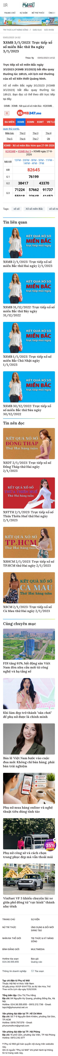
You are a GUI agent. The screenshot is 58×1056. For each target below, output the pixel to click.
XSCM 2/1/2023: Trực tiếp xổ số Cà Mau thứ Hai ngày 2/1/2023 (27, 609)
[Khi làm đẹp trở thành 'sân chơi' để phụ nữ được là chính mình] (29, 693)
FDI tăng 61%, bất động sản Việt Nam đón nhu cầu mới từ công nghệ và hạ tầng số (26, 667)
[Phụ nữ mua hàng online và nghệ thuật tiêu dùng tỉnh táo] (29, 788)
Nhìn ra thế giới (11, 938)
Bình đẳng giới (10, 949)
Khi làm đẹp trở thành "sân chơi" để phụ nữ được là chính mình (27, 715)
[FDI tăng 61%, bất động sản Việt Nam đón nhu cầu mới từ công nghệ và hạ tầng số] (29, 644)
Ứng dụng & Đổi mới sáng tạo (42, 929)
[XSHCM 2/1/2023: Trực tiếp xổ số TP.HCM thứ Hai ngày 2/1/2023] (29, 542)
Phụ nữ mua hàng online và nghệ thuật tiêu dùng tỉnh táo (28, 809)
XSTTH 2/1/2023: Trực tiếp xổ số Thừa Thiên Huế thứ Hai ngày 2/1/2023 (28, 516)
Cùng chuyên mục (19, 623)
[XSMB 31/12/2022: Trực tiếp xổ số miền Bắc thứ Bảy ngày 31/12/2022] (29, 288)
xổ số (16, 209)
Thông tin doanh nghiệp (14, 971)
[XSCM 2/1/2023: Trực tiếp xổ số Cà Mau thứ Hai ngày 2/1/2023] (29, 587)
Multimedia (38, 949)
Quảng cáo (36, 961)
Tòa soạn (39, 971)
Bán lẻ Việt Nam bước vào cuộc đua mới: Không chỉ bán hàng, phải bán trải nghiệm (29, 762)
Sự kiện (23, 13)
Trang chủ (9, 13)
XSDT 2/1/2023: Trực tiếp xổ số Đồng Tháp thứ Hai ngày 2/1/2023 (27, 467)
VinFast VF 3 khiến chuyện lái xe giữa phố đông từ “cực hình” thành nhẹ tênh (29, 902)
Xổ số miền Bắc (34, 209)
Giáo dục (37, 30)
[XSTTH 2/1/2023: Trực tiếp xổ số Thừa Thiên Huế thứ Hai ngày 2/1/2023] (29, 493)
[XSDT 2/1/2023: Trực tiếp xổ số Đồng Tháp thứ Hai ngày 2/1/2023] (29, 443)
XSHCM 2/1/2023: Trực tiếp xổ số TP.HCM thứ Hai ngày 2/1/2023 (28, 563)
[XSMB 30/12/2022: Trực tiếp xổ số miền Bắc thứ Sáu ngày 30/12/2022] (29, 386)
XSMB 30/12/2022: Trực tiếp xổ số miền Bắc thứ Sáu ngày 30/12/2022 (27, 410)
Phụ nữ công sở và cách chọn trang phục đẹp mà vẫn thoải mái (28, 855)
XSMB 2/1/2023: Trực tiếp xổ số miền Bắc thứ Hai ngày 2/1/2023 (27, 264)
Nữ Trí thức (38, 13)
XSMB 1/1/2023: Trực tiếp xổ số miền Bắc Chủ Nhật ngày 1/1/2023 (27, 361)
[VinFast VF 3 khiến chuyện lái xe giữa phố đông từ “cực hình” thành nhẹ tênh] (29, 879)
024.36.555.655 (10, 961)
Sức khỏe (49, 30)
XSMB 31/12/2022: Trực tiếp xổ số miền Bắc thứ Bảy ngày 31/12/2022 (29, 311)
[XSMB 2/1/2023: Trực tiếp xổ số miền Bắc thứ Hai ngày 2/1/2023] (29, 242)
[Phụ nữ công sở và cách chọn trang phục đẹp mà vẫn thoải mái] (29, 833)
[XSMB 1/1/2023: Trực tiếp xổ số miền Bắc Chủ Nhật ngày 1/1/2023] (29, 337)
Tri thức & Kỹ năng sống (15, 30)
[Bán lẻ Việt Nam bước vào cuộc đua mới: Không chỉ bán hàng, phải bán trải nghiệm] (29, 739)
